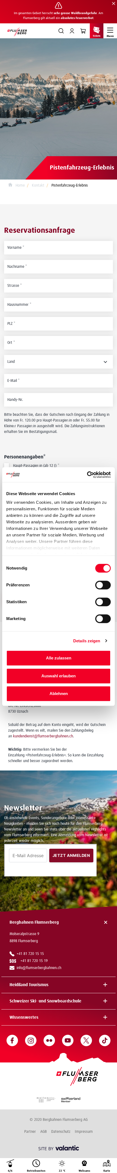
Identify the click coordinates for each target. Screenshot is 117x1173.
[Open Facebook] (12, 1040)
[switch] (103, 585)
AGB (43, 1132)
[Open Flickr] (49, 1040)
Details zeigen (86, 641)
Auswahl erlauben (58, 676)
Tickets (96, 36)
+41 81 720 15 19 (35, 961)
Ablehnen (59, 693)
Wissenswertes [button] (24, 1017)
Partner (30, 1132)
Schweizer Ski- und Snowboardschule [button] (45, 1001)
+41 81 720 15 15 (30, 954)
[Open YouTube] (67, 1040)
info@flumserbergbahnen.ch (39, 968)
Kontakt (38, 185)
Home (19, 185)
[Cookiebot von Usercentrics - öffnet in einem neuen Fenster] (87, 474)
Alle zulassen (58, 658)
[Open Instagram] (30, 1040)
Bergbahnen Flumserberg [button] (34, 922)
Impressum (84, 1132)
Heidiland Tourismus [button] (29, 985)
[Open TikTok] (104, 1040)
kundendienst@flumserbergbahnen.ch (43, 736)
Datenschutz (60, 1132)
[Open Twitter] (86, 1040)
